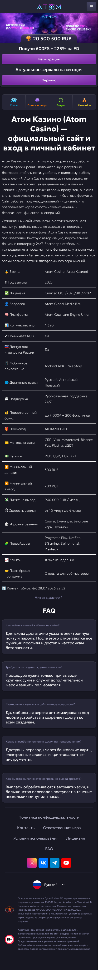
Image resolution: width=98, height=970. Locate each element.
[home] (49, 7)
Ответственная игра (62, 827)
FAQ (49, 848)
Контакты (26, 827)
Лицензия (75, 838)
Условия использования (36, 838)
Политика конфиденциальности (49, 817)
